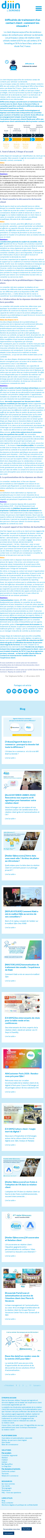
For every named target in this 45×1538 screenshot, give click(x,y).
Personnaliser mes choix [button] (11, 1529)
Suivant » (37, 1385)
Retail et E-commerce (10, 1476)
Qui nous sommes (8, 1484)
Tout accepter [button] (8, 1533)
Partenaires (6, 1490)
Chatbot (5, 1460)
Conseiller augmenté (9, 1455)
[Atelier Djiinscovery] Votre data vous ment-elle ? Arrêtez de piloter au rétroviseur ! (22, 858)
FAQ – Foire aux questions (11, 1492)
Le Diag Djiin (6, 1466)
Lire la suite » (10, 758)
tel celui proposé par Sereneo (17, 414)
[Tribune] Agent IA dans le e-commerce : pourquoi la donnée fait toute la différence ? (22, 744)
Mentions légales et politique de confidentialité (20, 1505)
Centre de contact (8, 1471)
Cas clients (6, 1486)
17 (30, 1385)
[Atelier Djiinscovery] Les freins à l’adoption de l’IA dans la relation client (21, 1184)
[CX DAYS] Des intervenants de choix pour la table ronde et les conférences (22, 1020)
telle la (3, 270)
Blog (3, 1501)
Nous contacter (7, 1503)
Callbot (4, 1462)
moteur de (20, 606)
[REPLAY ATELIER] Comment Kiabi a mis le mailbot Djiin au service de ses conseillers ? (21, 914)
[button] (8, 691)
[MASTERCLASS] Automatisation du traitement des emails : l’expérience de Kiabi (22, 967)
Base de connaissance (10, 1444)
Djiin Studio (6, 1442)
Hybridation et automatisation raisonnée (17, 1438)
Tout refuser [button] (27, 1529)
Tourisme (5, 1473)
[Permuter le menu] (38, 8)
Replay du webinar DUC (17, 672)
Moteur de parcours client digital (14, 1440)
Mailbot (5, 1458)
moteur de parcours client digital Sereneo (16, 515)
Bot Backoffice (7, 1464)
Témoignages (7, 1488)
